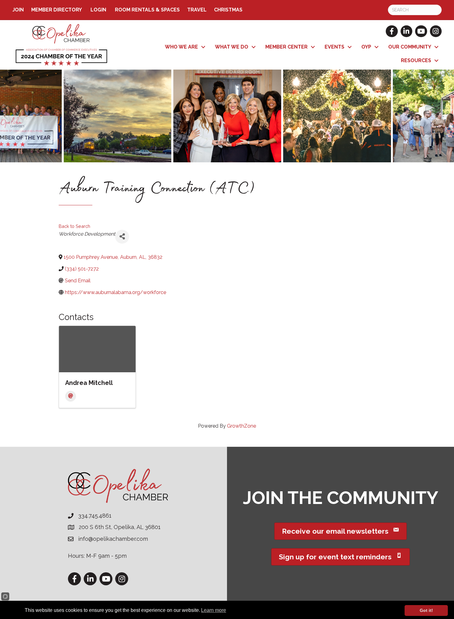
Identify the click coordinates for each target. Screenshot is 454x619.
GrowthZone (241, 426)
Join (18, 10)
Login (98, 10)
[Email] (70, 396)
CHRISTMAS (228, 10)
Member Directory (56, 10)
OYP (366, 47)
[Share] (122, 237)
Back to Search (74, 226)
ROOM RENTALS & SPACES (147, 10)
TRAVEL (197, 10)
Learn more (213, 610)
